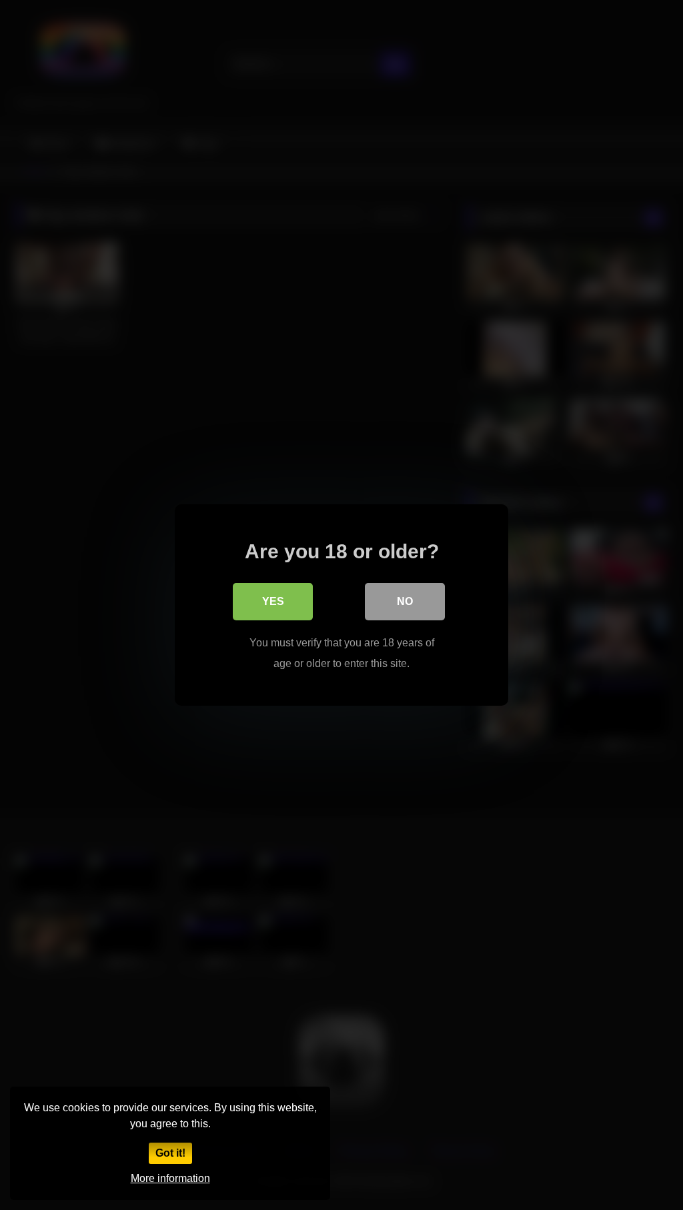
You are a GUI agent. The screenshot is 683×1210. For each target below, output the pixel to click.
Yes (273, 601)
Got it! (170, 1153)
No (405, 601)
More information (170, 1178)
